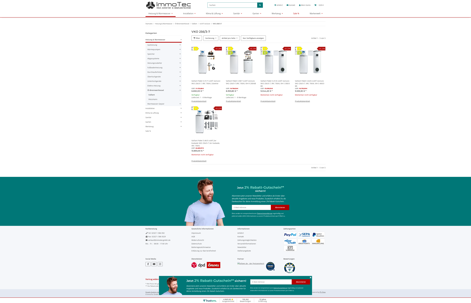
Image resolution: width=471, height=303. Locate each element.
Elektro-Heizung (153, 86)
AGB (193, 236)
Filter (197, 38)
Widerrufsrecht (197, 240)
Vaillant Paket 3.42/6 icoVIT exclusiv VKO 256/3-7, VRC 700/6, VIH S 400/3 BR (309, 83)
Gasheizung (152, 45)
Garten (148, 122)
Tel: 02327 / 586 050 (156, 233)
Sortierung (209, 38)
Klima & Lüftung (152, 113)
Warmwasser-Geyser (155, 104)
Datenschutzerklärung (280, 288)
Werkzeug (149, 126)
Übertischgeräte (154, 76)
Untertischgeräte (154, 81)
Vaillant (151, 95)
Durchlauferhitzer (154, 72)
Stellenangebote (244, 251)
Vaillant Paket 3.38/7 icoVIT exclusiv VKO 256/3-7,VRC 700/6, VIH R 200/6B (241, 82)
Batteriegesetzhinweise (201, 247)
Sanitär (148, 117)
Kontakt (291, 5)
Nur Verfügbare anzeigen (253, 38)
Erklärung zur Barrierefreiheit (203, 251)
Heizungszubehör (154, 63)
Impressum (196, 233)
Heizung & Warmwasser (155, 39)
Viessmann (152, 99)
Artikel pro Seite (228, 38)
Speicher (151, 54)
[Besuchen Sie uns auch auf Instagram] (160, 264)
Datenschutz (196, 243)
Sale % (148, 131)
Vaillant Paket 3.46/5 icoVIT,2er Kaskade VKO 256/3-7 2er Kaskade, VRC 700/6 (205, 143)
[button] (304, 5)
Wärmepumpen (153, 49)
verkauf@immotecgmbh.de (159, 240)
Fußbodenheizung (154, 67)
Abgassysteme (153, 58)
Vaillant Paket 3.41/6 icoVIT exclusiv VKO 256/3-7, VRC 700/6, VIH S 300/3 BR (275, 83)
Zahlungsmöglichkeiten (247, 240)
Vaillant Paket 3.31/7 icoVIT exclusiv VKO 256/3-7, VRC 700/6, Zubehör (205, 82)
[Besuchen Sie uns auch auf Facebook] (147, 264)
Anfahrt (279, 5)
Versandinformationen (246, 243)
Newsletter (241, 247)
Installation (150, 108)
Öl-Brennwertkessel (155, 90)
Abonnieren (301, 282)
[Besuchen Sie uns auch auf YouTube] (154, 264)
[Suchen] (260, 5)
